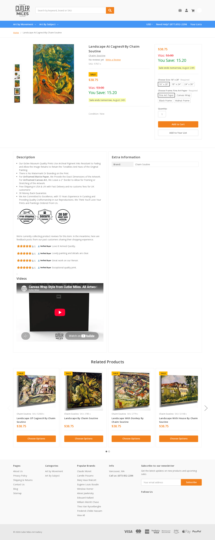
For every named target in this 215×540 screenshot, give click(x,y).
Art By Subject (47, 24)
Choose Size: (173, 79)
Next (206, 408)
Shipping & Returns (23, 480)
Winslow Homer (85, 488)
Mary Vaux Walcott (86, 480)
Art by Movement (23, 24)
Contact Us (19, 484)
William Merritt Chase (88, 502)
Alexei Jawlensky (85, 493)
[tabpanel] (36, 407)
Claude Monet (84, 471)
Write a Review (113, 59)
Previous (9, 408)
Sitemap (17, 493)
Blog (15, 488)
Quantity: (162, 108)
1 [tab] (106, 451)
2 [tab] (109, 451)
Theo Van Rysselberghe (89, 506)
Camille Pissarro (85, 475)
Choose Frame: (178, 90)
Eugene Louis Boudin (88, 484)
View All (81, 515)
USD (148, 24)
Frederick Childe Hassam (89, 510)
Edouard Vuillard (85, 497)
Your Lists (196, 24)
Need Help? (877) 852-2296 (171, 24)
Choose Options (36, 438)
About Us (18, 471)
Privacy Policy (20, 475)
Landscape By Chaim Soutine (81, 418)
